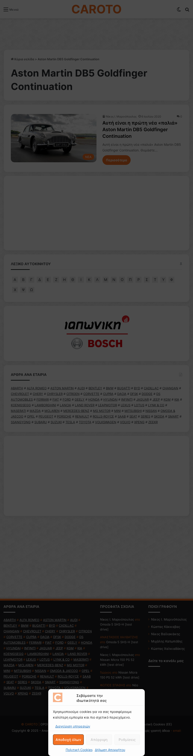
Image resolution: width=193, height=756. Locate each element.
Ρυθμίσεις (127, 739)
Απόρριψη (99, 739)
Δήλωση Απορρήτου (110, 750)
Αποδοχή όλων (68, 739)
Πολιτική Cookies (79, 750)
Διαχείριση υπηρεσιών (72, 726)
